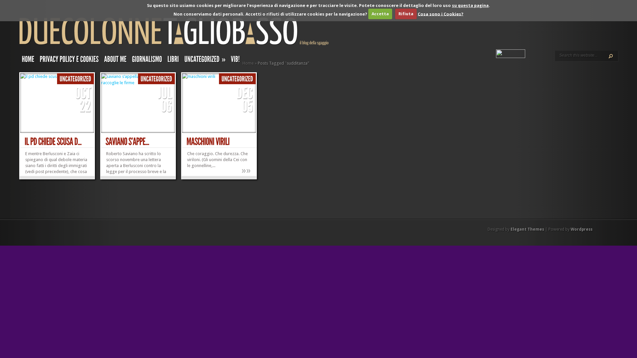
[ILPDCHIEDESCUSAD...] (53, 142)
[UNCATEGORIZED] (75, 79)
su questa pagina (470, 5)
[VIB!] (235, 60)
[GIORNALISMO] (147, 60)
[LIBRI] (173, 60)
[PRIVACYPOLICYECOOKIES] (69, 60)
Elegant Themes (527, 229)
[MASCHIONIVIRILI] (208, 142)
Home (248, 63)
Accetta (380, 13)
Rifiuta (405, 13)
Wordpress (582, 229)
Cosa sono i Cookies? (440, 13)
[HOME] (28, 60)
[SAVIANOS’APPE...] (127, 142)
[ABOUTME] (115, 60)
